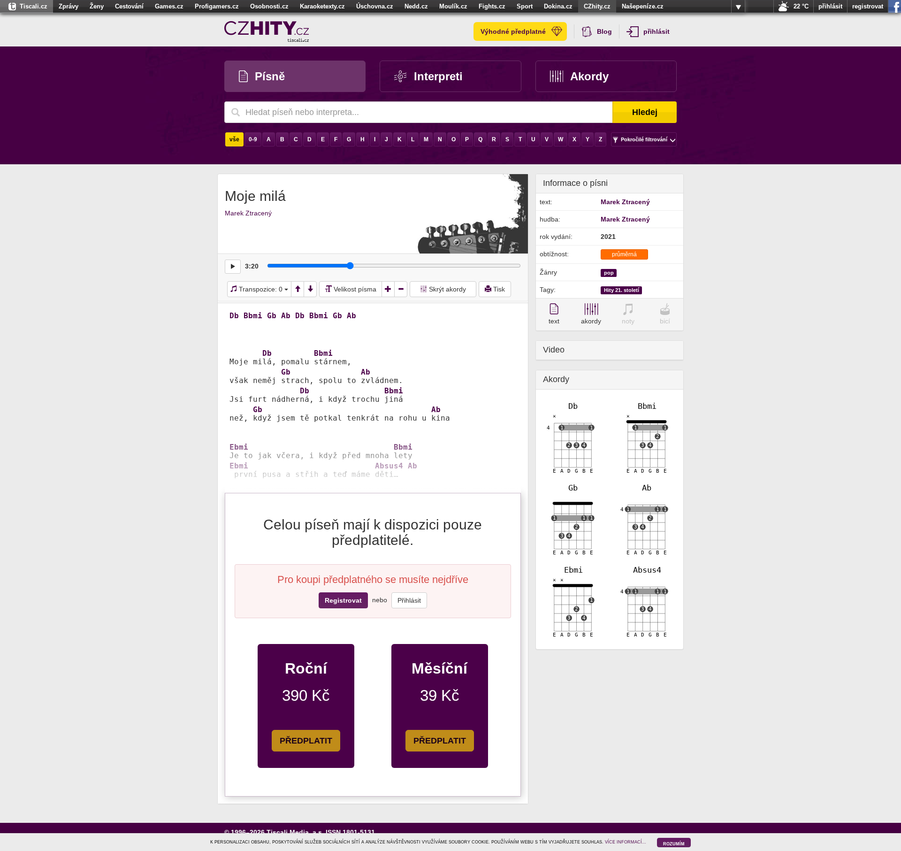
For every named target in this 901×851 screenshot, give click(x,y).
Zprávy (68, 6)
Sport (525, 6)
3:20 (252, 266)
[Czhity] (266, 31)
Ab (285, 316)
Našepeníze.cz (643, 6)
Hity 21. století (621, 290)
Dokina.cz (558, 6)
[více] (738, 6)
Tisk (498, 289)
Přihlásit (409, 600)
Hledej (644, 112)
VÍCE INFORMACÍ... (625, 842)
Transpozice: (260, 289)
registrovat (867, 6)
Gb (271, 316)
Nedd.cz (416, 6)
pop (609, 273)
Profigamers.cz (217, 6)
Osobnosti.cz (269, 6)
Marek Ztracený (248, 213)
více (738, 6)
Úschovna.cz (374, 6)
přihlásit (830, 6)
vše (234, 139)
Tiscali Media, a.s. (295, 832)
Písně (270, 76)
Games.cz (169, 6)
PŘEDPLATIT (306, 740)
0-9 (253, 139)
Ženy (97, 6)
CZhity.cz (597, 6)
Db (234, 316)
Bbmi (253, 316)
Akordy (589, 76)
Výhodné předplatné (513, 31)
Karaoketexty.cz (322, 6)
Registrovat (343, 600)
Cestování (129, 6)
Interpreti (438, 76)
